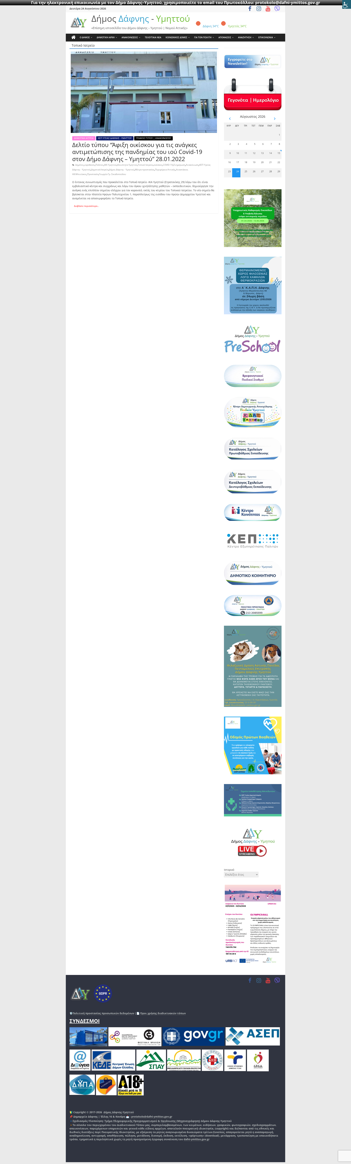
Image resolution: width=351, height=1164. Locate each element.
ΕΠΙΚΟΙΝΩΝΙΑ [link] (265, 37)
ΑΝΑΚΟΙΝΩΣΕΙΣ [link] (130, 37)
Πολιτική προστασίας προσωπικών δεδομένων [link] (103, 1013)
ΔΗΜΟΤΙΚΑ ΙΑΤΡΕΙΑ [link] (84, 138)
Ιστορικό (229, 869)
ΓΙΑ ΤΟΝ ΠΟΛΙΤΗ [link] (203, 37)
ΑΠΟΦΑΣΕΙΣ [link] (224, 37)
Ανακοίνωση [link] (192, 164)
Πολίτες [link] (99, 164)
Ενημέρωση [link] (179, 164)
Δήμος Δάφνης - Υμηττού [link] (121, 169)
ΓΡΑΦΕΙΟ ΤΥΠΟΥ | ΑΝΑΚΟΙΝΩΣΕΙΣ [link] (153, 138)
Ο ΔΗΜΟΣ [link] (85, 37)
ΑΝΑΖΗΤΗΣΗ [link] (244, 37)
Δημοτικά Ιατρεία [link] (99, 169)
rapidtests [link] (89, 164)
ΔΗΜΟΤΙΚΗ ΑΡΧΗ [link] (106, 37)
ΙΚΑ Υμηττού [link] (110, 164)
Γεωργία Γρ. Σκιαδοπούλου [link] (112, 174)
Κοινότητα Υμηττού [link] (127, 164)
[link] (346, 4)
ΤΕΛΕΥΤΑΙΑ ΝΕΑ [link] (153, 37)
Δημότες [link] (79, 164)
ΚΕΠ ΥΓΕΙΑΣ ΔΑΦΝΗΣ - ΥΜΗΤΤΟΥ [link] (115, 138)
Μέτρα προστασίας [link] (144, 169)
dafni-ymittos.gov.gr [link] (197, 1139)
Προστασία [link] (92, 174)
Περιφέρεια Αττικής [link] (165, 169)
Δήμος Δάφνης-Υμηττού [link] (118, 1112)
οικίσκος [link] (158, 164)
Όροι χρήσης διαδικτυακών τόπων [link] (162, 1013)
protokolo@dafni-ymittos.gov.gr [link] (151, 1116)
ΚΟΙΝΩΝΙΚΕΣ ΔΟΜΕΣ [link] (176, 37)
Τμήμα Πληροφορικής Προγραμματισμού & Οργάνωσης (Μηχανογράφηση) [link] (152, 1121)
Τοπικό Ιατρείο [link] (145, 164)
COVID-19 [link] (168, 164)
